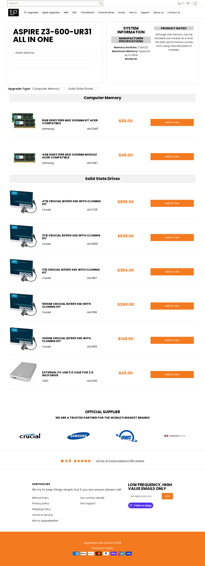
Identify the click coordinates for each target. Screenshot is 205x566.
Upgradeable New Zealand (98, 542)
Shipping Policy (41, 509)
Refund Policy (40, 498)
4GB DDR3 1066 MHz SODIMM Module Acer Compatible (69, 155)
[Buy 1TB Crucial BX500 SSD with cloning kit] (23, 270)
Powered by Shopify (102, 548)
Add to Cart (172, 203)
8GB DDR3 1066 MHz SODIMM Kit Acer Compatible (70, 121)
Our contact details (92, 498)
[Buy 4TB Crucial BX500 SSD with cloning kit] (23, 201)
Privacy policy (40, 503)
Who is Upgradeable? (45, 521)
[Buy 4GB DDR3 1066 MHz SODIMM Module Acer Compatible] (23, 155)
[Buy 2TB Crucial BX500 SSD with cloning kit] (23, 236)
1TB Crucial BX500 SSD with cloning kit (71, 271)
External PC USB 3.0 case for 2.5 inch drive (67, 373)
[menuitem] (183, 3)
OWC (45, 381)
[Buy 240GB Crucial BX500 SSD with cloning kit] (23, 338)
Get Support (88, 503)
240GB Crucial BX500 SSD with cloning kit (66, 339)
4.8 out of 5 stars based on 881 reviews (120, 461)
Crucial (46, 209)
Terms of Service (42, 515)
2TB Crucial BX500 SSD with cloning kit (71, 236)
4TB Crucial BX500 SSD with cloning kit (71, 202)
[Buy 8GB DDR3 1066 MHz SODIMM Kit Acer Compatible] (23, 121)
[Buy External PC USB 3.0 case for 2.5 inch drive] (23, 373)
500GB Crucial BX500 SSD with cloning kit (66, 305)
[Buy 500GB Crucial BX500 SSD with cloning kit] (23, 304)
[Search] (100, 3)
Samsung (48, 129)
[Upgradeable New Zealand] (13, 12)
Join (167, 496)
